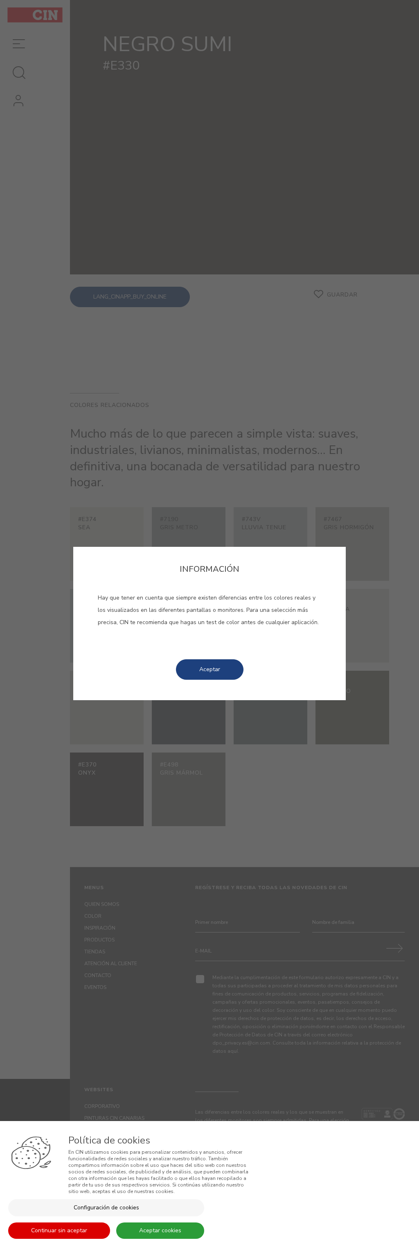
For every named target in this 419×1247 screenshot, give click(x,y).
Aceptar (209, 669)
